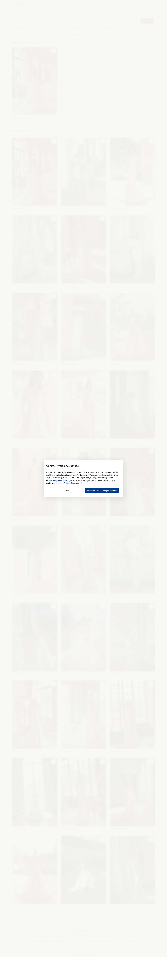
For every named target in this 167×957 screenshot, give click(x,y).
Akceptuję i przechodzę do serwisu (101, 490)
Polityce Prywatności (73, 483)
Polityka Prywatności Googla (59, 480)
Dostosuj (65, 490)
